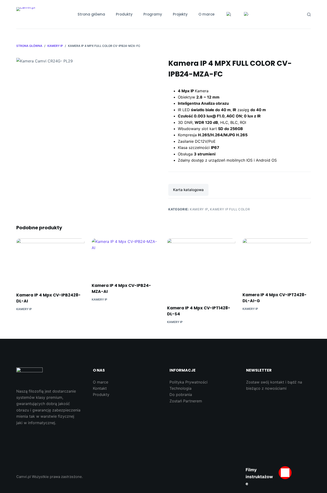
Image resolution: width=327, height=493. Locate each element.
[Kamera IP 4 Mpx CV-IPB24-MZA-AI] (126, 257)
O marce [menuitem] (206, 14)
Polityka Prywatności (188, 382)
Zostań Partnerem (185, 401)
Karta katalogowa (188, 189)
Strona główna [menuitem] (91, 14)
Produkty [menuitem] (124, 14)
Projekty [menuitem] (180, 14)
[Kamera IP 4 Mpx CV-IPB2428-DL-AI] (50, 262)
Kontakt (100, 388)
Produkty (101, 394)
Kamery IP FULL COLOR (230, 209)
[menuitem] (228, 14)
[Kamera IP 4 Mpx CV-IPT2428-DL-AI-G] (276, 262)
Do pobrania (180, 394)
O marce (100, 382)
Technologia (180, 388)
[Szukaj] (309, 14)
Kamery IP (199, 209)
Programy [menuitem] (152, 14)
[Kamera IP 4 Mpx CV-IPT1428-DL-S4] (201, 268)
